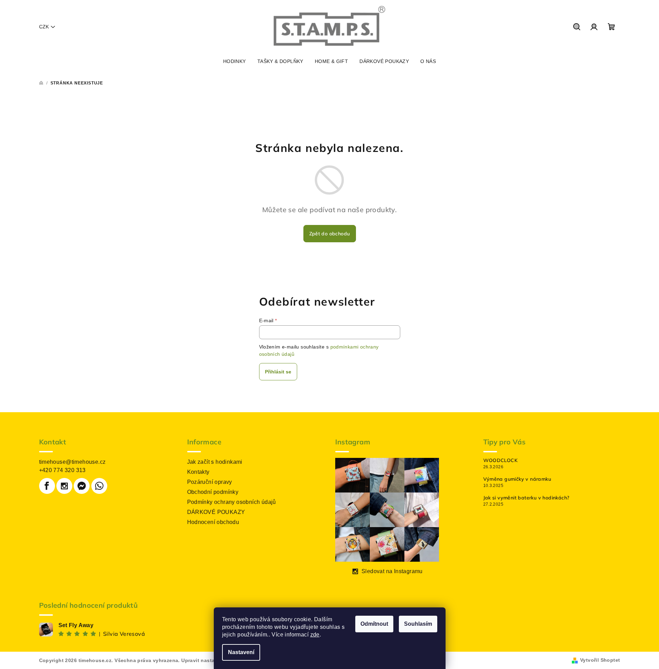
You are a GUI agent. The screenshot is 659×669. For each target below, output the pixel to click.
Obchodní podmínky (213, 492)
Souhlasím (418, 624)
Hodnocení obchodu (213, 522)
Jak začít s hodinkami (214, 462)
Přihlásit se (278, 371)
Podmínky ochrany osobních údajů (231, 502)
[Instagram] (64, 486)
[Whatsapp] (99, 486)
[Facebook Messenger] (82, 486)
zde (315, 635)
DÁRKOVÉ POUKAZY (216, 512)
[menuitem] (234, 61)
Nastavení (241, 652)
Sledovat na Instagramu (392, 571)
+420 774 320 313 (62, 470)
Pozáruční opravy (209, 482)
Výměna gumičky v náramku (517, 479)
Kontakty (198, 472)
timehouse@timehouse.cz (72, 462)
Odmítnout (374, 624)
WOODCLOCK (500, 460)
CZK (44, 26)
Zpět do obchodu (329, 233)
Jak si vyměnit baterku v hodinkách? (526, 497)
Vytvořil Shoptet (600, 660)
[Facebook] (47, 486)
